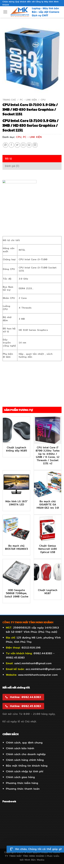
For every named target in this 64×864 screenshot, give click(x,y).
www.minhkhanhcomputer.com (38, 675)
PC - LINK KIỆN (28, 100)
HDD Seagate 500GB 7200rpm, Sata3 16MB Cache (16, 593)
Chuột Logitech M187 (47, 592)
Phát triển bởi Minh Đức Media (39, 858)
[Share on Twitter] (17, 145)
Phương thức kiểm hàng (22, 783)
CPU (43, 100)
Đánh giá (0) (12, 166)
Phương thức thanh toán (23, 789)
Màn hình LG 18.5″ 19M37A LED (16, 503)
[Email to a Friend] (23, 145)
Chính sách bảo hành (20, 748)
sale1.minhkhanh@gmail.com (33, 663)
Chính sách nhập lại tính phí (24, 771)
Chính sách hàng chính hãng (25, 760)
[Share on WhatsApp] (5, 145)
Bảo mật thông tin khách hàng (26, 766)
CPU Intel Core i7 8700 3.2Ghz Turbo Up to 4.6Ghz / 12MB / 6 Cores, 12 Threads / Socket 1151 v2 (48, 455)
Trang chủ (9, 100)
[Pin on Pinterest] (29, 145)
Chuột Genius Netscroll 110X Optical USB (47, 549)
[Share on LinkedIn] (35, 145)
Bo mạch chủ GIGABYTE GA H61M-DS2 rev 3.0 (48, 504)
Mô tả (8, 158)
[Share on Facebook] (11, 145)
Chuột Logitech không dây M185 (16, 449)
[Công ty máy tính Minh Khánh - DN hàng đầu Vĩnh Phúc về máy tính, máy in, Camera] (35, 12)
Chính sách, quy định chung (24, 743)
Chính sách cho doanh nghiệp (26, 754)
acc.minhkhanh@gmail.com (43, 669)
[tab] (32, 158)
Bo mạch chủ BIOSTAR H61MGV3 (16, 547)
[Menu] (5, 12)
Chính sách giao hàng (20, 777)
